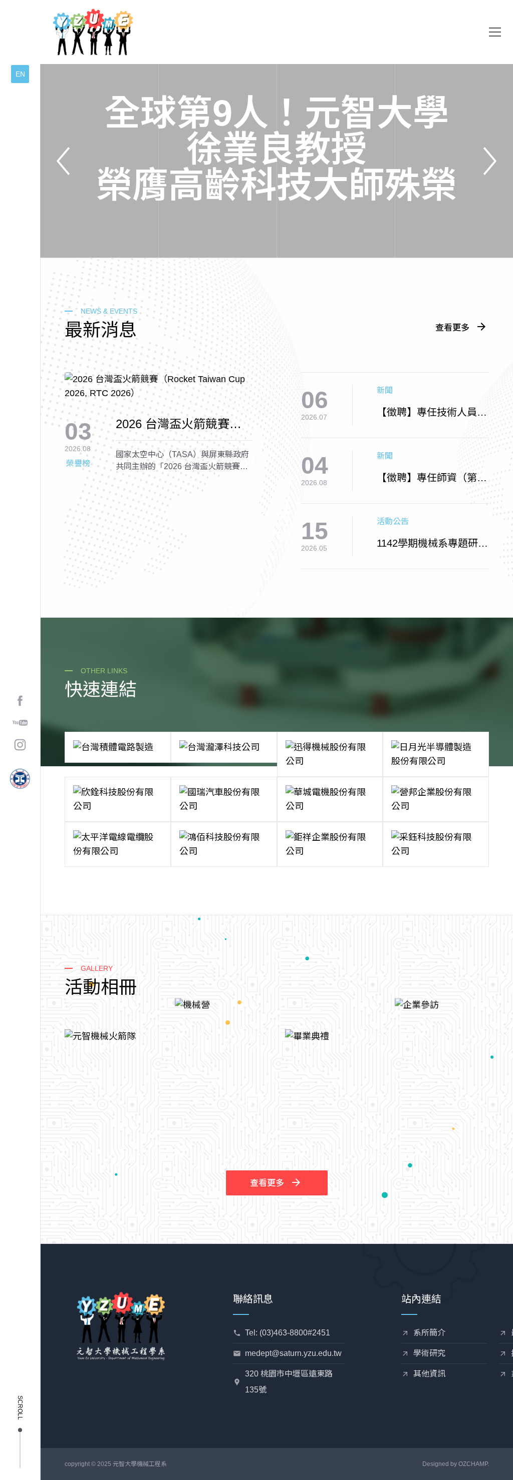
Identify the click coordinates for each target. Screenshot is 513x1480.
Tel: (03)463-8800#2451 (287, 1332)
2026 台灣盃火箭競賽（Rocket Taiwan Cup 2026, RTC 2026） (173, 424)
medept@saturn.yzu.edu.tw (293, 1353)
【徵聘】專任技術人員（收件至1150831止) (427, 413)
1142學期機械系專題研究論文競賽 (432, 544)
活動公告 (393, 521)
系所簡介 (429, 1332)
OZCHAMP (472, 1463)
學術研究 (429, 1353)
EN (20, 74)
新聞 (385, 390)
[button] (495, 32)
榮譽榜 (78, 463)
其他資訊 (429, 1373)
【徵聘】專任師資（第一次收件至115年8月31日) (432, 478)
